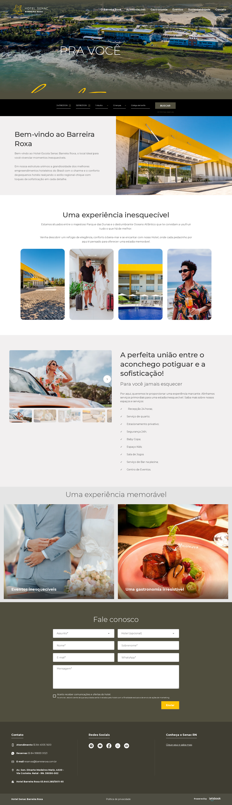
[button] (14, 379)
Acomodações (136, 9)
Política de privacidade (118, 799)
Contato (220, 9)
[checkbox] (111, 696)
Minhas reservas (166, 112)
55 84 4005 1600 (33, 744)
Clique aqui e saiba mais (179, 744)
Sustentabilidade (199, 9)
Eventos (178, 9)
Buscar (165, 105)
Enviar (170, 705)
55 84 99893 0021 (32, 753)
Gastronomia (159, 9)
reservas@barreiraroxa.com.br (36, 761)
